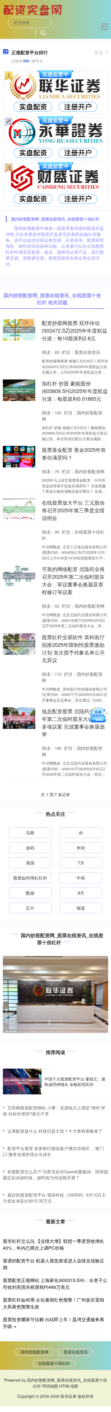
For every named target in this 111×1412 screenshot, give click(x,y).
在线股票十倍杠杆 (54, 1363)
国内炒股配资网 (34, 1352)
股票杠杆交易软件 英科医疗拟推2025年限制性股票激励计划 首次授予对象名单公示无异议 (73, 648)
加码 (30, 848)
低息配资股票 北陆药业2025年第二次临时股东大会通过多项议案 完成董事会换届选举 (74, 722)
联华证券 (69, 1396)
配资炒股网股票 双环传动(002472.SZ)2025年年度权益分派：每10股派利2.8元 (74, 330)
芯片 (30, 908)
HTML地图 (68, 1386)
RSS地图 (50, 1386)
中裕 (81, 878)
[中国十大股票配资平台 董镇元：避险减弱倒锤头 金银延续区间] (22, 1081)
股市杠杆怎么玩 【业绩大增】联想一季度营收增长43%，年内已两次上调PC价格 (53, 1244)
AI (81, 833)
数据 (30, 893)
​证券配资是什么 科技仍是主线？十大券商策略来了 (54, 1131)
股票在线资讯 (76, 1352)
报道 (81, 908)
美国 (30, 863)
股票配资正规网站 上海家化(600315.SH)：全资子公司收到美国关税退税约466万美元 (55, 1283)
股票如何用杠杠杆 (30, 878)
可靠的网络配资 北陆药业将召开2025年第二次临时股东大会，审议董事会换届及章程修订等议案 (73, 580)
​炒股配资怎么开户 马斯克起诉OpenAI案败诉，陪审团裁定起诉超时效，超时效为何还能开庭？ (55, 1174)
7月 (81, 863)
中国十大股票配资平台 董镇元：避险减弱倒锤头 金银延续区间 (74, 1081)
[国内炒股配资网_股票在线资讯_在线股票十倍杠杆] (33, 9)
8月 (81, 893)
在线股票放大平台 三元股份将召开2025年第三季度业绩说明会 (73, 510)
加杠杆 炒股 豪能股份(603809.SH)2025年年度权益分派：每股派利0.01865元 (75, 390)
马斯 (30, 833)
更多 (98, 52)
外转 (81, 848)
